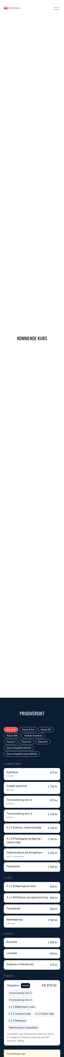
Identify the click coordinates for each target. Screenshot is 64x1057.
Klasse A (11, 742)
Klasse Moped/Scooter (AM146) (22, 754)
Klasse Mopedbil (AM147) (19, 748)
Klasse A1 (26, 742)
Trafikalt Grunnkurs (33, 735)
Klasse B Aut (28, 729)
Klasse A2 (43, 742)
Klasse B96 (12, 735)
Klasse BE (46, 729)
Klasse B (11, 729)
